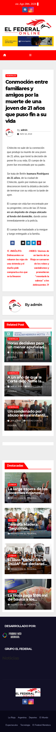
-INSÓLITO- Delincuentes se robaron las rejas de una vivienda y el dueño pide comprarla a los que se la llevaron (17, 264)
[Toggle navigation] (30, 55)
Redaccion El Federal (23, 498)
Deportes (33, 717)
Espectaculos (12, 725)
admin (24, 130)
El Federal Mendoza (42, 725)
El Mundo (44, 717)
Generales (11, 75)
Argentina (22, 717)
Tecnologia (25, 725)
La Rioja (12, 484)
